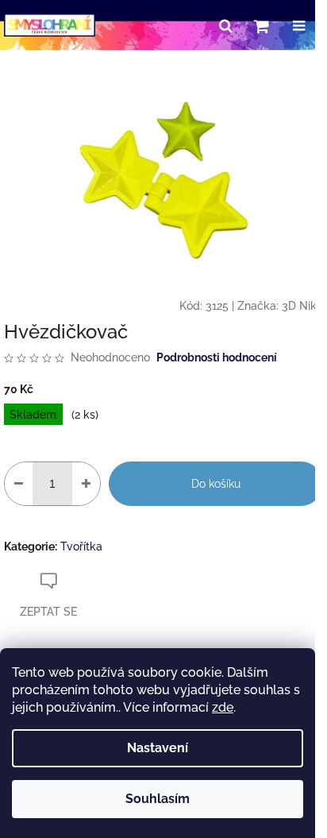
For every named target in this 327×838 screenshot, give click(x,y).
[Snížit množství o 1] (19, 483)
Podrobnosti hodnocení (216, 357)
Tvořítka (81, 546)
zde (222, 707)
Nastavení (157, 747)
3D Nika (302, 305)
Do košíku (215, 483)
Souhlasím (157, 798)
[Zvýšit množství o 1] (86, 483)
